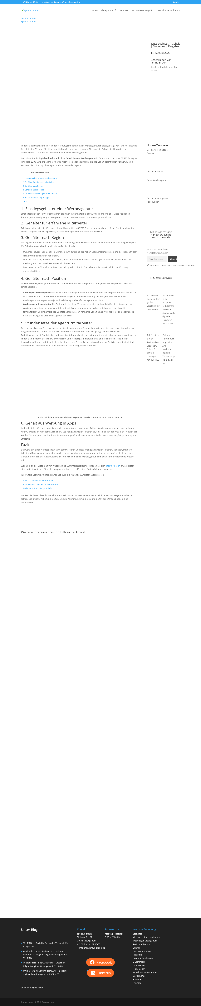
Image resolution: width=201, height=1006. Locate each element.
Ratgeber (173, 46)
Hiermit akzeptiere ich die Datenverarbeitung (172, 265)
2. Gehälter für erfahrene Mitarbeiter (38, 182)
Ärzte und (138, 944)
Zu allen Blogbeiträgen (32, 987)
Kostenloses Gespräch (143, 10)
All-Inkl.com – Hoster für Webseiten (40, 484)
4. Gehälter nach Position (33, 189)
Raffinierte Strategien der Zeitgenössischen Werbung (56, 889)
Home (95, 10)
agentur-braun (113, 465)
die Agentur (107, 10)
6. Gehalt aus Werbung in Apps (36, 197)
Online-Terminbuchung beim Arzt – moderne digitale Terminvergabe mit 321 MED (168, 349)
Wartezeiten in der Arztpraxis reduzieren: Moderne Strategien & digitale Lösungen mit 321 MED (168, 309)
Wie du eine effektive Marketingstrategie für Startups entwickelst (64, 767)
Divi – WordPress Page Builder (38, 488)
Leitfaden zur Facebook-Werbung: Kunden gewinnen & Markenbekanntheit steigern (75, 645)
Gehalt (176, 43)
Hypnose (137, 982)
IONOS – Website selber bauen (38, 480)
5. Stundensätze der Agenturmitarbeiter (40, 193)
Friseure (137, 979)
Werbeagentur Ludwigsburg (147, 937)
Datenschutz (48, 1002)
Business (163, 43)
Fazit (25, 201)
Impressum (27, 1002)
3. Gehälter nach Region (33, 186)
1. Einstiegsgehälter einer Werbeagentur (40, 178)
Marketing (159, 46)
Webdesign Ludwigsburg (145, 940)
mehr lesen (29, 653)
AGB (37, 1002)
